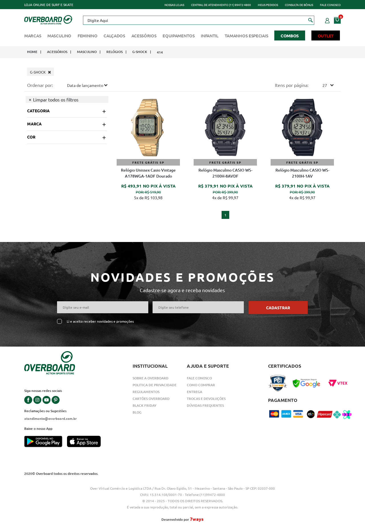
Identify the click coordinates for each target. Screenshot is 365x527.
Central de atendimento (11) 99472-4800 (221, 5)
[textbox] (198, 20)
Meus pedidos (268, 5)
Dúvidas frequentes (205, 405)
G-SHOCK (139, 51)
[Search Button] (310, 20)
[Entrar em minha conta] (327, 20)
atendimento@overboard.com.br (50, 418)
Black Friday (145, 405)
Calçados (114, 35)
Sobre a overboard (151, 378)
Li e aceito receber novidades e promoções (100, 321)
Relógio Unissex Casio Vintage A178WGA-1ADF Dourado (148, 173)
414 (160, 52)
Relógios (114, 51)
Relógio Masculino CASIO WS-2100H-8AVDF (225, 173)
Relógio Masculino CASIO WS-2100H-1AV (302, 173)
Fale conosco (330, 5)
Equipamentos (178, 35)
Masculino (59, 35)
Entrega (194, 391)
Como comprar (201, 384)
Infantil (209, 35)
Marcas (32, 35)
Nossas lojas (174, 5)
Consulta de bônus (299, 5)
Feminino (88, 35)
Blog (137, 412)
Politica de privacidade (155, 384)
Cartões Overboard (151, 398)
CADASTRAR (278, 307)
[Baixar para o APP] (45, 442)
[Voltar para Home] (48, 19)
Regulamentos (146, 391)
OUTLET (326, 35)
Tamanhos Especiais (246, 35)
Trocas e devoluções (206, 398)
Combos (290, 35)
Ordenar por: (40, 85)
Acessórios (144, 35)
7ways (197, 519)
